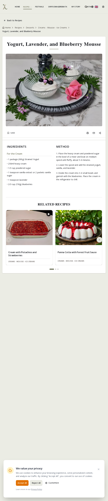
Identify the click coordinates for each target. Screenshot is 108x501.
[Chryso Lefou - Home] (5, 6)
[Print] (87, 133)
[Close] (98, 469)
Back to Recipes (14, 20)
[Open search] (86, 7)
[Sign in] (103, 6)
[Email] (94, 133)
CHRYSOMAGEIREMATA (57, 6)
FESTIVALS (39, 6)
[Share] (100, 133)
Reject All (36, 483)
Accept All (22, 483)
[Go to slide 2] (55, 269)
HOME (17, 6)
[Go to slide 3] (57, 269)
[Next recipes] (99, 240)
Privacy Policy (36, 489)
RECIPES (26, 7)
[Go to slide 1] (52, 269)
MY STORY (76, 6)
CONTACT (89, 6)
